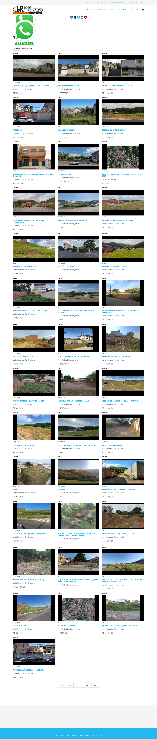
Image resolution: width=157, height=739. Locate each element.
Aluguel (122, 10)
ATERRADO (17, 130)
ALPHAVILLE (63, 489)
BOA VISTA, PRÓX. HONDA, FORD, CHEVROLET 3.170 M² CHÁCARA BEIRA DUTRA (76, 535)
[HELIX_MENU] (143, 10)
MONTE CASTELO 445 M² (112, 445)
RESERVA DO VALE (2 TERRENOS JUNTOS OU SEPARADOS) (76, 311)
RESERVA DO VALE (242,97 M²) (114, 130)
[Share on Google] (75, 17)
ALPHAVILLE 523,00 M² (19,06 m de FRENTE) (120, 401)
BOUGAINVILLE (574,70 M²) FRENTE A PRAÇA (31, 86)
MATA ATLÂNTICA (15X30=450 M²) (116, 357)
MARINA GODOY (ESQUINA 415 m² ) (72, 220)
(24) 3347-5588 (93, 2)
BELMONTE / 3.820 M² (66, 626)
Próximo (87, 685)
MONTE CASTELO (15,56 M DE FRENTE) (28, 401)
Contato (135, 10)
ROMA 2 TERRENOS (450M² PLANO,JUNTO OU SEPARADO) (120, 311)
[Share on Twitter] (78, 17)
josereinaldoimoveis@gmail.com (114, 2)
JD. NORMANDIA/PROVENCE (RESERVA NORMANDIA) (28, 221)
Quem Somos (100, 10)
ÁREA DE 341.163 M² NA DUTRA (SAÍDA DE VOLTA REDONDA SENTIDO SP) (122, 581)
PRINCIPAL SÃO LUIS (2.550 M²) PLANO (73, 401)
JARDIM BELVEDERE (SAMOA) (69, 86)
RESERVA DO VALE (20, 626)
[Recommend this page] (85, 17)
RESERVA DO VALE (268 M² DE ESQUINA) (29, 534)
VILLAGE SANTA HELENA (23, 357)
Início (89, 10)
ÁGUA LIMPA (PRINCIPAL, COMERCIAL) (28, 670)
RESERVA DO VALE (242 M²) (24, 445)
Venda (111, 10)
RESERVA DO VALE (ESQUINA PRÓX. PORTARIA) (77, 445)
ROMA (15, 489)
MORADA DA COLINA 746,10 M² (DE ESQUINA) (120, 626)
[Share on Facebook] (71, 17)
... (78, 731)
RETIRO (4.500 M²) (65, 174)
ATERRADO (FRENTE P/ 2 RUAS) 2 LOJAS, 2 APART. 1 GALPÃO (33, 175)
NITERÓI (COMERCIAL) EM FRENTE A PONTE (31, 311)
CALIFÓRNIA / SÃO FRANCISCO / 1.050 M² (119, 489)
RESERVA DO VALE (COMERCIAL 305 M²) (118, 220)
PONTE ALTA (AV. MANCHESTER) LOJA (118, 86)
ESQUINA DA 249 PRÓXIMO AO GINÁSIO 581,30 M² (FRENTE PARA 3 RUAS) (78, 581)
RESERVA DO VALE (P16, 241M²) (25, 266)
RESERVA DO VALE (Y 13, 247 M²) (115, 266)
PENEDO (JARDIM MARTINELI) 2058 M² (73, 357)
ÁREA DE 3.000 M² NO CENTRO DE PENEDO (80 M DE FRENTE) (123, 175)
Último (95, 685)
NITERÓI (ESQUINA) (66, 266)
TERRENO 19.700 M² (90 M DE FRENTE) (28, 580)
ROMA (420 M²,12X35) (66, 130)
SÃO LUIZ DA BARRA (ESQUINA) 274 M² (118, 534)
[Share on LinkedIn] (82, 17)
